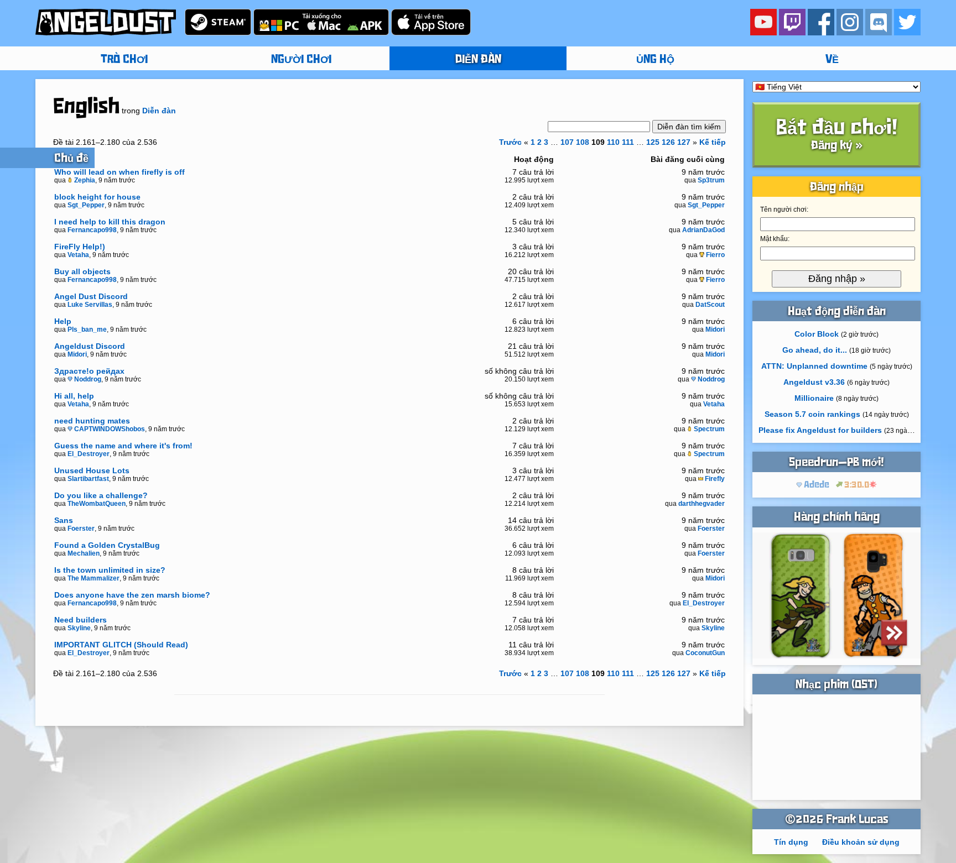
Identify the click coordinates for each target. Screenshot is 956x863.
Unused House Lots (91, 470)
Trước (510, 142)
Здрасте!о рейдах (89, 371)
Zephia (84, 180)
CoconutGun (705, 653)
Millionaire (814, 398)
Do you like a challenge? (101, 495)
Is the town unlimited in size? (109, 570)
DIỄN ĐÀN (478, 60)
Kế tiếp (712, 142)
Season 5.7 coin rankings (812, 414)
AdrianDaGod (703, 230)
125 (652, 142)
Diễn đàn (159, 110)
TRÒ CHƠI (124, 60)
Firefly (715, 479)
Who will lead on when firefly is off (119, 172)
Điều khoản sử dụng (861, 842)
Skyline (79, 628)
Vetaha (78, 255)
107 (567, 142)
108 (582, 142)
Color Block (816, 333)
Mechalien (83, 553)
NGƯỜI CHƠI (301, 60)
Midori (715, 329)
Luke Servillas (89, 304)
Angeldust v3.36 (814, 382)
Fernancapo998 (92, 230)
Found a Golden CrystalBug (107, 545)
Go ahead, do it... (814, 350)
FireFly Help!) (79, 246)
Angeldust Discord (89, 346)
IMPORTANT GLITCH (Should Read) (121, 644)
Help (62, 321)
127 (683, 142)
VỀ (832, 60)
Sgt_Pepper (86, 205)
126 (668, 142)
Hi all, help (74, 395)
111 (628, 142)
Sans (63, 520)
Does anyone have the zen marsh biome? (132, 594)
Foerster (81, 528)
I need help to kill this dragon (109, 221)
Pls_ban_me (87, 329)
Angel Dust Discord (91, 296)
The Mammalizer (93, 578)
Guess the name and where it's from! (123, 445)
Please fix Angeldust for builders (820, 430)
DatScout (710, 304)
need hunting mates (92, 420)
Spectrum (709, 429)
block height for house (97, 196)
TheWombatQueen (96, 504)
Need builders (80, 619)
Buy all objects (82, 271)
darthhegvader (701, 504)
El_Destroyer (88, 454)
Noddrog (87, 379)
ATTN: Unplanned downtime (814, 366)
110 (613, 142)
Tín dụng (791, 842)
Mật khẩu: (774, 239)
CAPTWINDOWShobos (109, 429)
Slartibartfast (88, 479)
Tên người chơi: (784, 209)
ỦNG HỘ (655, 60)
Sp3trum (711, 180)
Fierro (715, 255)
